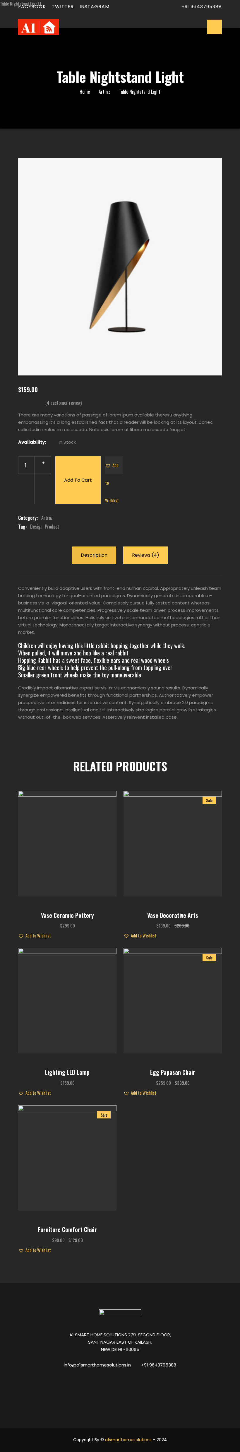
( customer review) (63, 403)
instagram (94, 6)
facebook (32, 6)
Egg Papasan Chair (172, 1072)
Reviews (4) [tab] (145, 555)
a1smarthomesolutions (128, 1440)
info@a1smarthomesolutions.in (97, 1365)
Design (36, 526)
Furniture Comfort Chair (67, 1229)
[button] (114, 465)
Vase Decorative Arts (172, 915)
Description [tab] (94, 555)
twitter (63, 6)
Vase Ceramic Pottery (67, 915)
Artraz (104, 91)
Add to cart (78, 480)
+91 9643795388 (201, 6)
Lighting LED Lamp (67, 1072)
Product (52, 526)
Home (85, 91)
